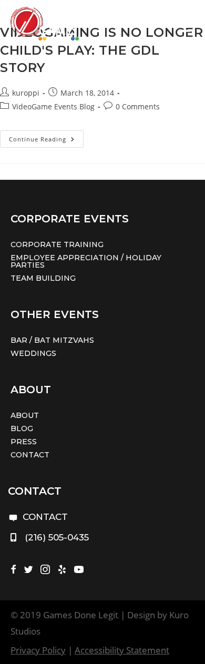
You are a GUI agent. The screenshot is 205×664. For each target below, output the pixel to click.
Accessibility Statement (122, 650)
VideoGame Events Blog (53, 106)
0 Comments (138, 106)
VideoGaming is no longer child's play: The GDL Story (101, 50)
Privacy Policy (38, 650)
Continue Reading (46, 141)
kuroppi (25, 93)
